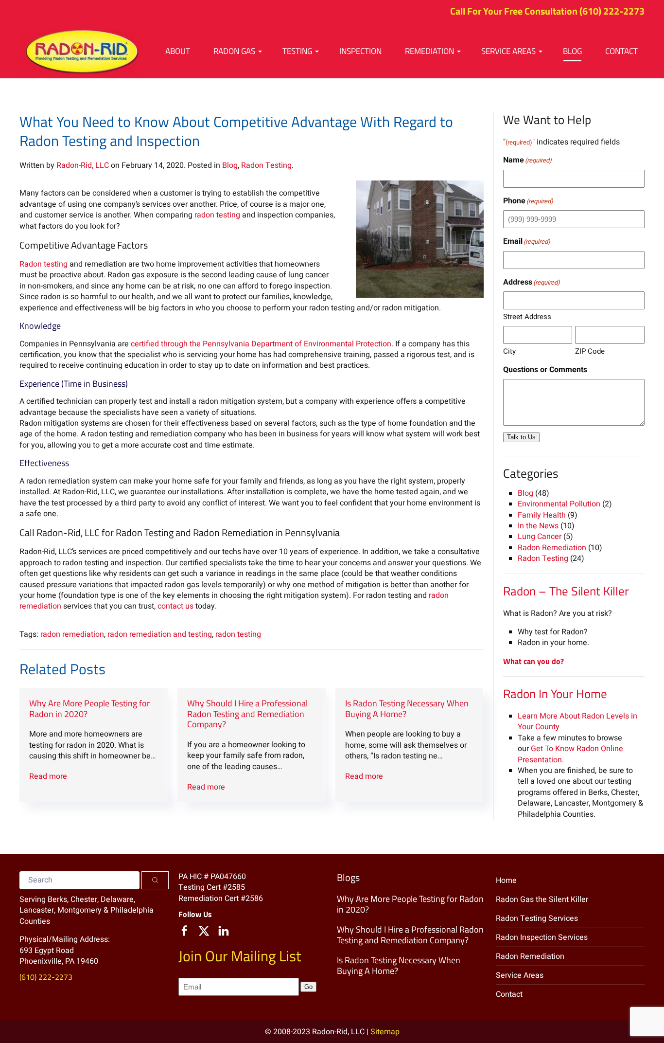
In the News (538, 526)
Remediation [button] (429, 51)
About (177, 51)
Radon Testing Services (537, 918)
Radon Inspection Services (542, 937)
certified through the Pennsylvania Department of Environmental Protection (261, 344)
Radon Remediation (552, 548)
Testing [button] (297, 51)
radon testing (217, 215)
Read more (48, 776)
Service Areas (519, 975)
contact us (175, 606)
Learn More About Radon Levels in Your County (577, 721)
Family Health (542, 515)
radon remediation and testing (159, 634)
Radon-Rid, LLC (82, 165)
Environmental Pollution (559, 504)
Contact (621, 51)
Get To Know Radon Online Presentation (570, 754)
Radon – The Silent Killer (566, 591)
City (509, 351)
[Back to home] (81, 51)
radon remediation (72, 634)
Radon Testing (266, 165)
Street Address (527, 316)
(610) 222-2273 (612, 10)
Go (308, 986)
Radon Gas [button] (234, 51)
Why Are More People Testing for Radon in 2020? (89, 708)
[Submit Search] (155, 880)
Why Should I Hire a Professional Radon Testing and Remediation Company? (247, 714)
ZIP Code (590, 351)
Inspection (360, 51)
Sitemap (385, 1032)
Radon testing (43, 264)
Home (506, 880)
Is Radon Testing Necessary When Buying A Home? (407, 708)
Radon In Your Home (555, 693)
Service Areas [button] (508, 51)
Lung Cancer (539, 536)
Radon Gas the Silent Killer (542, 899)
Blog (572, 51)
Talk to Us (521, 437)
